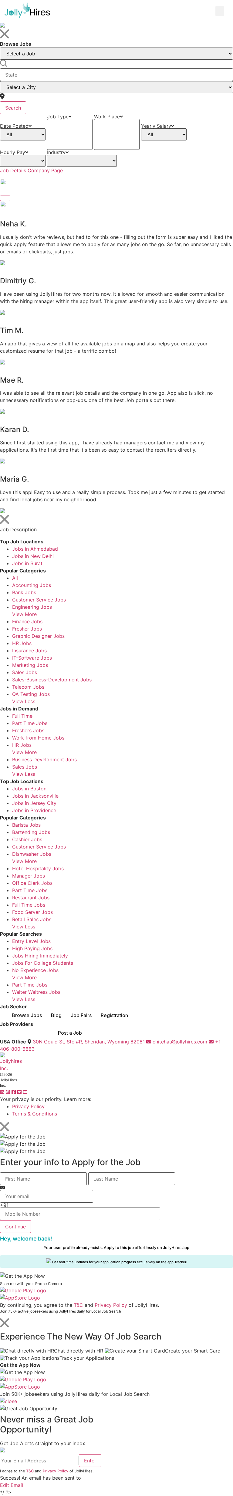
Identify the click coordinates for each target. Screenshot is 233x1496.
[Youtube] (25, 1092)
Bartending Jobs (31, 832)
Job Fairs (81, 1015)
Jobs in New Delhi (33, 556)
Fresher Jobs (27, 629)
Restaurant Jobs (30, 898)
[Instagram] (9, 1092)
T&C (78, 1305)
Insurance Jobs (29, 650)
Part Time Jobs (29, 723)
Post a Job (70, 1033)
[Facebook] (14, 1092)
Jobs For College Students (42, 963)
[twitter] (20, 1092)
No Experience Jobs (35, 970)
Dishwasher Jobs (31, 854)
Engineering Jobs (32, 607)
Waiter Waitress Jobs (36, 992)
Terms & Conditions (34, 1114)
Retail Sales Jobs (31, 919)
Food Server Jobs (32, 912)
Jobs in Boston (29, 789)
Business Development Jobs (44, 759)
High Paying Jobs (32, 948)
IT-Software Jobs (32, 658)
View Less (23, 701)
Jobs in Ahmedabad (35, 549)
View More (24, 614)
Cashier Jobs (27, 839)
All (15, 578)
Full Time (22, 716)
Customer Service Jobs (39, 600)
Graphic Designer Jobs (38, 636)
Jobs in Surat (27, 563)
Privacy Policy (28, 1106)
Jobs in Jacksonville (35, 796)
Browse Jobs (27, 1015)
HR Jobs (22, 643)
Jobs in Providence (34, 810)
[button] (219, 11)
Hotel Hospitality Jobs (38, 868)
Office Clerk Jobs (32, 883)
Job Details (13, 170)
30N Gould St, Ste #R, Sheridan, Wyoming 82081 (89, 1042)
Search (13, 108)
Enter (90, 1461)
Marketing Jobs (30, 665)
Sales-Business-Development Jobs (52, 680)
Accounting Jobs (31, 585)
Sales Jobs (24, 672)
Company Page (45, 170)
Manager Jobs (28, 876)
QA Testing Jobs (31, 694)
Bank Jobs (24, 592)
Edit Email (11, 1485)
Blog (56, 1015)
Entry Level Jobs (31, 941)
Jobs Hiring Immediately (40, 956)
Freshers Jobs (28, 730)
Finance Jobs (27, 621)
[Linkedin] (3, 1092)
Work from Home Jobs (38, 738)
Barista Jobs (26, 825)
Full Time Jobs (28, 905)
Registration (114, 1015)
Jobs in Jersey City (34, 803)
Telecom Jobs (28, 687)
